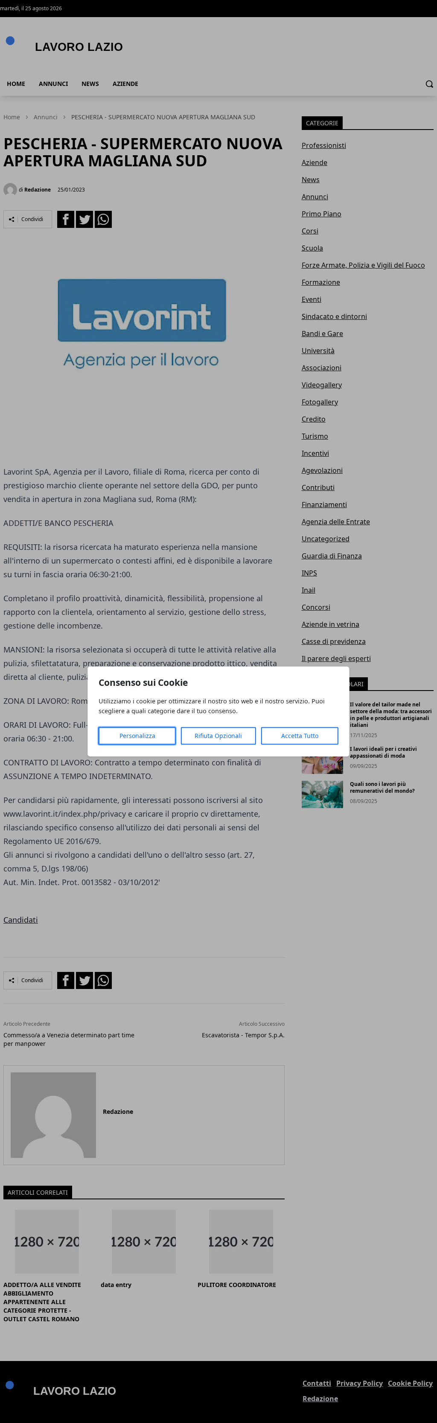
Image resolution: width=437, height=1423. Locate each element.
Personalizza (137, 736)
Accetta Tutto (299, 736)
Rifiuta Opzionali (218, 736)
